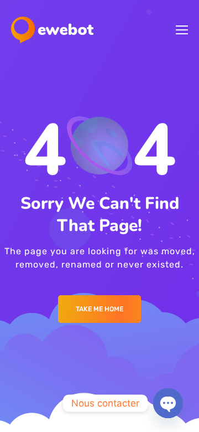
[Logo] (52, 30)
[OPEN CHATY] (168, 403)
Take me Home (99, 309)
